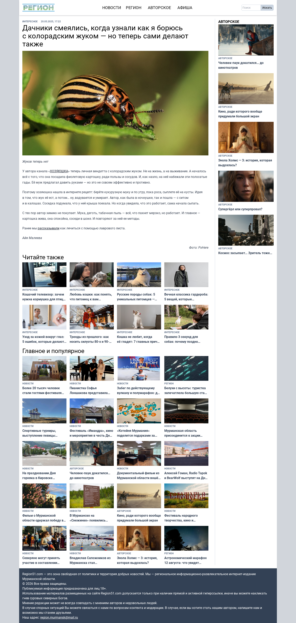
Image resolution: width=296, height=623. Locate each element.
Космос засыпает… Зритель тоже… (245, 253)
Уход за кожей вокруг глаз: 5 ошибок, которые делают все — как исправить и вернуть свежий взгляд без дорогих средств (43, 339)
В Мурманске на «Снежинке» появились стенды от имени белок (88, 518)
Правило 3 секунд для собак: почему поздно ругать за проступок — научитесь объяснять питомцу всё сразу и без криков (182, 339)
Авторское (159, 7)
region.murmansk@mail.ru (59, 617)
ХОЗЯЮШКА (59, 171)
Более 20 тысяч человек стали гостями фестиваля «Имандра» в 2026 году (42, 390)
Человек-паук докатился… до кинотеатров (90, 475)
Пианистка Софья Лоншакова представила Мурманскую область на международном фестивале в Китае (91, 390)
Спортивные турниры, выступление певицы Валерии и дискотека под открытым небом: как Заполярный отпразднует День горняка (42, 433)
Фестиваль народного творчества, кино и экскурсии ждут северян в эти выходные (184, 518)
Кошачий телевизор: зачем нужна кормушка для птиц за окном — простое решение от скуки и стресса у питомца (43, 297)
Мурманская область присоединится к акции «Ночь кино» (182, 433)
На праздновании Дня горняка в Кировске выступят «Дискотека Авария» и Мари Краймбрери (39, 475)
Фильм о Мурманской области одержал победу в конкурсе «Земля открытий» (44, 518)
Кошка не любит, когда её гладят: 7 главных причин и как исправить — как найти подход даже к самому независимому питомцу (139, 339)
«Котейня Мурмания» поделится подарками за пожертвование (136, 433)
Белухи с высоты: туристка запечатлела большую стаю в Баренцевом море (185, 390)
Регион (133, 7)
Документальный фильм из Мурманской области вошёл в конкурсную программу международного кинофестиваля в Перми (138, 475)
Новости (111, 7)
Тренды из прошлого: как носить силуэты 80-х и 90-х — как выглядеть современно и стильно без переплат (90, 339)
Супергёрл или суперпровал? (240, 209)
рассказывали (48, 228)
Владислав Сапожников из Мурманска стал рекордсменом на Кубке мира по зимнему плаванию (91, 560)
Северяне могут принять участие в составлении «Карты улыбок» (41, 560)
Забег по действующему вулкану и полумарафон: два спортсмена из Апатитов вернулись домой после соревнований (139, 390)
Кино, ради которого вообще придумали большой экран (139, 517)
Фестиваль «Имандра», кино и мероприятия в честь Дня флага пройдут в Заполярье (91, 433)
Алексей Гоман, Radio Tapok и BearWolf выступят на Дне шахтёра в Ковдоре (185, 475)
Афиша (184, 7)
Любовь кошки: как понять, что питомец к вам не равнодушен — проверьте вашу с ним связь (91, 297)
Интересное (30, 21)
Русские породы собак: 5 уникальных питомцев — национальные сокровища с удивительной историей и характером (137, 297)
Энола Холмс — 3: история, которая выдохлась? (137, 560)
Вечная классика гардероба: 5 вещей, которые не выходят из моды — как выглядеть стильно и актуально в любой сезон (186, 297)
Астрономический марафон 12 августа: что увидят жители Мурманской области (185, 560)
